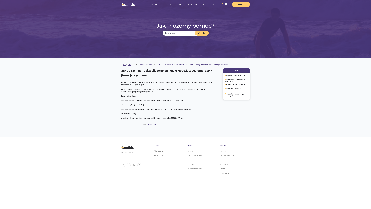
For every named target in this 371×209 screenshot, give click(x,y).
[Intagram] (129, 166)
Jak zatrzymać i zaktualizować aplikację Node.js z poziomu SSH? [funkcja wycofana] (196, 65)
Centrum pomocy (227, 155)
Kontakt (223, 151)
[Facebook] (124, 166)
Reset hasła (224, 173)
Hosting (190, 151)
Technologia (158, 155)
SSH (158, 65)
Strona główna (128, 65)
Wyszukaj (202, 33)
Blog (204, 4)
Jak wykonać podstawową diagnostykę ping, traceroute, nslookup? (236, 89)
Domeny (190, 160)
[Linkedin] (134, 166)
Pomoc (214, 4)
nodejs (150, 124)
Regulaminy (224, 164)
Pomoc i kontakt (145, 65)
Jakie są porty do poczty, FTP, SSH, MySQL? (235, 76)
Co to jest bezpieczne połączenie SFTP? (235, 84)
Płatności (223, 169)
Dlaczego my (192, 4)
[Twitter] (140, 166)
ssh (155, 124)
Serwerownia (159, 160)
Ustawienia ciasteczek (128, 157)
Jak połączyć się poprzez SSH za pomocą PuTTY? (235, 80)
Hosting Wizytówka (194, 155)
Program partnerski (194, 169)
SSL (180, 4)
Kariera (156, 164)
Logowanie (240, 4)
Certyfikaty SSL (193, 164)
